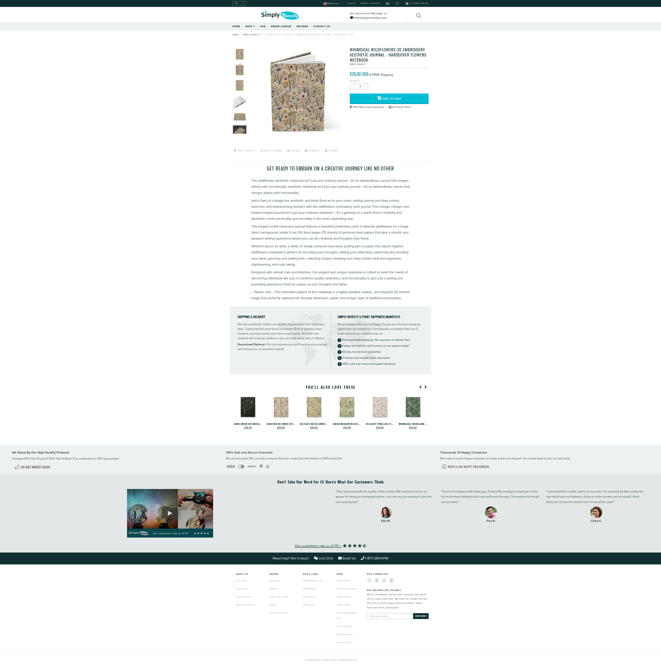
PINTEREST (333, 151)
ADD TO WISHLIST (246, 151)
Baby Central (344, 596)
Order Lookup (281, 26)
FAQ (263, 26)
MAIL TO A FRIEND (272, 151)
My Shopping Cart (313, 580)
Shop (249, 26)
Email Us (349, 558)
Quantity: (355, 81)
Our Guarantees (278, 613)
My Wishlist (309, 588)
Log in (351, 3)
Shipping (274, 580)
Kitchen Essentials (347, 588)
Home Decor (343, 580)
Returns (273, 588)
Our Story (241, 580)
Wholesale (308, 605)
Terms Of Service (245, 605)
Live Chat (326, 558)
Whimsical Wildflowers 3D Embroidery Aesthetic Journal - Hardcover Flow (309, 35)
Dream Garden (345, 634)
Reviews (302, 26)
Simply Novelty (251, 35)
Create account (370, 3)
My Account (309, 596)
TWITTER (294, 151)
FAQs (272, 605)
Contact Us (321, 26)
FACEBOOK (313, 151)
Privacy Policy (243, 596)
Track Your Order (278, 596)
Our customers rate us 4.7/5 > (318, 546)
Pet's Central (344, 626)
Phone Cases (344, 642)
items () (420, 3)
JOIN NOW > (421, 616)
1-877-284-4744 (376, 558)
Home (236, 26)
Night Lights (343, 605)
